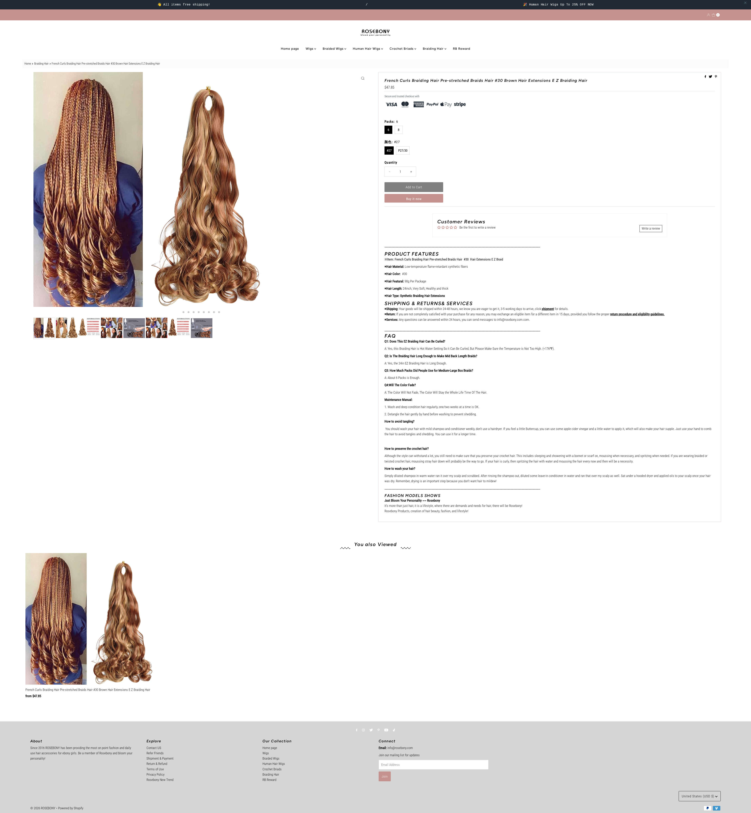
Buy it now (414, 199)
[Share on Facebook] (706, 77)
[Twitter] (371, 730)
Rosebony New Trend (159, 780)
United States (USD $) (698, 796)
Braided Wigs (333, 48)
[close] (745, 3)
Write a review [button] (651, 228)
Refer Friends (155, 753)
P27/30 (402, 150)
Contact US (153, 748)
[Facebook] (357, 730)
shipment (548, 309)
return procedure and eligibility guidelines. (637, 314)
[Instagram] (363, 730)
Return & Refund (156, 764)
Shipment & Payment (159, 758)
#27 (389, 150)
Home (27, 63)
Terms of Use (155, 769)
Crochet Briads (402, 48)
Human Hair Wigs (367, 48)
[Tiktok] (394, 730)
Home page (290, 48)
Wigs (310, 48)
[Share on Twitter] (711, 77)
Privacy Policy (155, 774)
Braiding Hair (434, 48)
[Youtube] (386, 730)
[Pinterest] (378, 730)
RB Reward (461, 48)
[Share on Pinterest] (716, 77)
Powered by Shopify (70, 808)
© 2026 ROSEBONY (42, 808)
